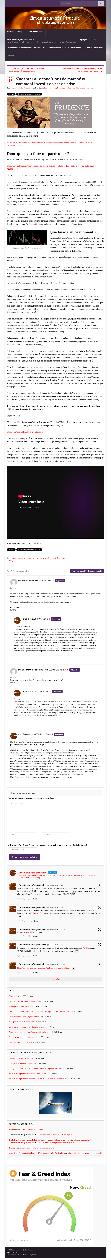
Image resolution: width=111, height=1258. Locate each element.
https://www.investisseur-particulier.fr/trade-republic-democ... (41, 968)
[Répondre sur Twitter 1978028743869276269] (19, 936)
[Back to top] (105, 1252)
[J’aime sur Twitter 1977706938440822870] (29, 956)
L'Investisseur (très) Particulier (55, 18)
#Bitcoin (29, 933)
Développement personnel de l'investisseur (73, 88)
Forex (94, 40)
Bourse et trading (14, 31)
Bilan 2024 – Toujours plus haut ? (22, 1063)
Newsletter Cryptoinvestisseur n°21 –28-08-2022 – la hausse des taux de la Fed (39, 1079)
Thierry (12, 1148)
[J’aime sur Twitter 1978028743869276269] (29, 936)
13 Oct (63, 945)
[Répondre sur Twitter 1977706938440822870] (19, 956)
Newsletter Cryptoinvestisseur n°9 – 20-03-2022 (27, 1074)
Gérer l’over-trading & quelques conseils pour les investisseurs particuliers (81, 69)
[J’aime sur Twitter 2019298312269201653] (29, 899)
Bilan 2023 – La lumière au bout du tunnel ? (85, 1153)
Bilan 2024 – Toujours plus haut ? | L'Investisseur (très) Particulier (36, 1153)
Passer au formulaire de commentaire (86, 571)
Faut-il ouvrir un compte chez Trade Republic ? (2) (58, 1143)
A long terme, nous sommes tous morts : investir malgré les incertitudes (36, 1069)
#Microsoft (37, 913)
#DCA (85, 948)
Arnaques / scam (15, 996)
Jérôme (12, 1130)
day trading (22, 558)
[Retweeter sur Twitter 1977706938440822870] (24, 956)
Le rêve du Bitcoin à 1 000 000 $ (21, 1058)
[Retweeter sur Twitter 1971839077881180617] (24, 973)
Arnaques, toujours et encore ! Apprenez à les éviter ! (29, 1032)
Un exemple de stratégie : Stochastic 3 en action (27, 1027)
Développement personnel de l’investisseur (26, 48)
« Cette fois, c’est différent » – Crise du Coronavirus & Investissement (26, 69)
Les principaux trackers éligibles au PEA (24, 1001)
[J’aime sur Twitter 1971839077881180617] (29, 973)
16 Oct (63, 907)
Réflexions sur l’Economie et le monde (65, 48)
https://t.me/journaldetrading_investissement (25, 432)
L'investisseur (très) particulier (32, 885)
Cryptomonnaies (35, 31)
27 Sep (63, 964)
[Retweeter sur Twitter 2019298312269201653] (24, 899)
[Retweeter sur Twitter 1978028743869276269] (24, 936)
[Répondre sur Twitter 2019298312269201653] (19, 899)
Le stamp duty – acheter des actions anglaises (56, 1135)
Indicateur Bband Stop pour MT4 (21, 1042)
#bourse (68, 968)
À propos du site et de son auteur (21, 1022)
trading (10, 560)
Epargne (83, 40)
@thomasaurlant (52, 885)
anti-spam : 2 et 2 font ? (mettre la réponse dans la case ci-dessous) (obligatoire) (47, 845)
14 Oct (63, 930)
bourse (13, 558)
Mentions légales (13, 1252)
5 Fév (63, 885)
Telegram (61, 558)
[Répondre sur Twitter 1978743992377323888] (19, 921)
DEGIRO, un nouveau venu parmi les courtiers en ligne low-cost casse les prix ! (39, 1012)
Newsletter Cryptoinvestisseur (41, 41)
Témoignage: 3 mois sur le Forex (21, 1006)
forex (29, 558)
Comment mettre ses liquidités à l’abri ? (24, 1037)
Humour (10, 56)
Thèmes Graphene (29, 1255)
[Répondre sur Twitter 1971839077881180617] (19, 973)
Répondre (60, 581)
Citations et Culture (94, 48)
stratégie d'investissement (44, 558)
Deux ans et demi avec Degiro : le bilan (24, 1017)
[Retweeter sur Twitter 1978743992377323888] (24, 921)
